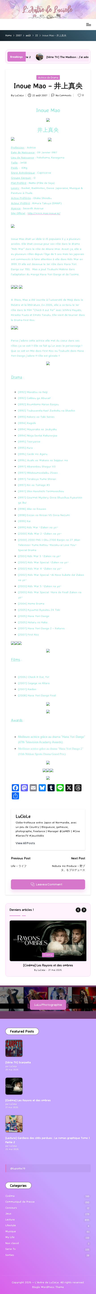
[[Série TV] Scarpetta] (14, 1048)
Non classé (12, 1243)
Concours (11, 1207)
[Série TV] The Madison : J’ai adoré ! (48, 57)
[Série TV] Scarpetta (18, 1062)
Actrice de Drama (48, 77)
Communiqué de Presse (20, 1201)
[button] (25, 843)
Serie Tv (10, 1249)
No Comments (63, 95)
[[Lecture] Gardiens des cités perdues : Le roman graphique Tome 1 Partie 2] (14, 1123)
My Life (10, 1237)
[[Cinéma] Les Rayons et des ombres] (14, 1086)
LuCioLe (23, 816)
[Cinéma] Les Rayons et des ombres (48, 965)
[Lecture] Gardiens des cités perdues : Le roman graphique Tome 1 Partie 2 (47, 1140)
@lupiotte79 (17, 1168)
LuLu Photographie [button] (48, 1004)
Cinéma (48, 954)
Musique (10, 1231)
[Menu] (88, 24)
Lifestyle (10, 1225)
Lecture (10, 1219)
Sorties (9, 1255)
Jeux (8, 1213)
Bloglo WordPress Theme (48, 1287)
